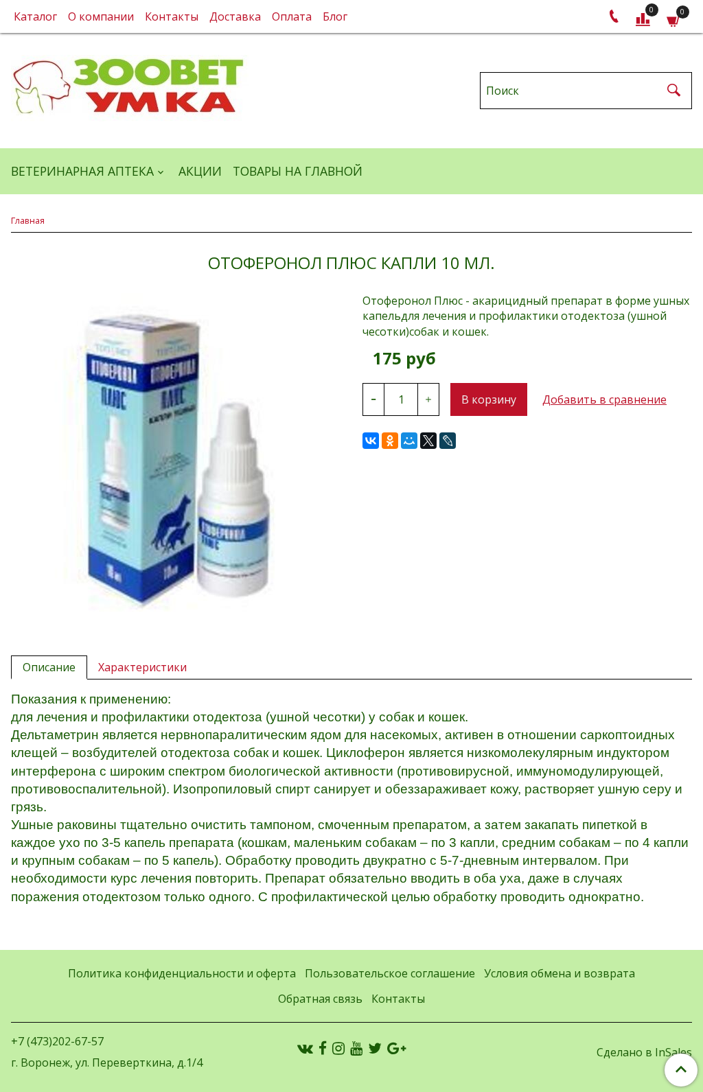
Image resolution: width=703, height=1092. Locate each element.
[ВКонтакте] (370, 440)
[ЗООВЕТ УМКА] (130, 87)
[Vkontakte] (305, 1048)
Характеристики (142, 667)
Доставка (235, 16)
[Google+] (396, 1048)
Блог (335, 16)
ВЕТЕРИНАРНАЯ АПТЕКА (82, 171)
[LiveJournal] (447, 440)
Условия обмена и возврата (559, 973)
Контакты (171, 16)
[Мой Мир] (409, 440)
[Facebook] (323, 1048)
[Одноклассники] (390, 440)
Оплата (292, 16)
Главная (28, 220)
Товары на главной (297, 171)
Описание (49, 667)
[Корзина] (674, 19)
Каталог (35, 16)
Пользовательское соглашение (390, 973)
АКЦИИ (200, 171)
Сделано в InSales (644, 1052)
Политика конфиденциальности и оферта (182, 973)
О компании (101, 16)
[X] (428, 440)
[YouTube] (356, 1048)
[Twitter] (375, 1048)
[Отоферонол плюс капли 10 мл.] (176, 458)
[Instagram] (338, 1048)
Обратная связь (320, 998)
